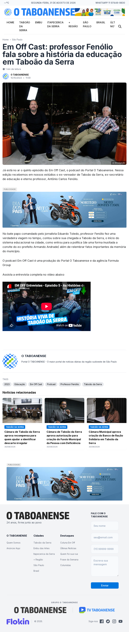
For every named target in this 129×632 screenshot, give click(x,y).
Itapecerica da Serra (44, 554)
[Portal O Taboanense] (40, 610)
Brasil (100, 22)
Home (10, 22)
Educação (20, 384)
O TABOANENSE (20, 74)
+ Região (38, 559)
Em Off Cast (36, 384)
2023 (7, 384)
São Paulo (17, 39)
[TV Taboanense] (97, 610)
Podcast (51, 384)
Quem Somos (13, 542)
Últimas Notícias (68, 548)
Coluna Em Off (67, 542)
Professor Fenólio (70, 384)
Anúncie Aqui (13, 548)
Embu (38, 22)
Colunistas (65, 565)
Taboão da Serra (93, 384)
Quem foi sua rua (69, 554)
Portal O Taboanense (75, 260)
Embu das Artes (42, 548)
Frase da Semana (69, 559)
